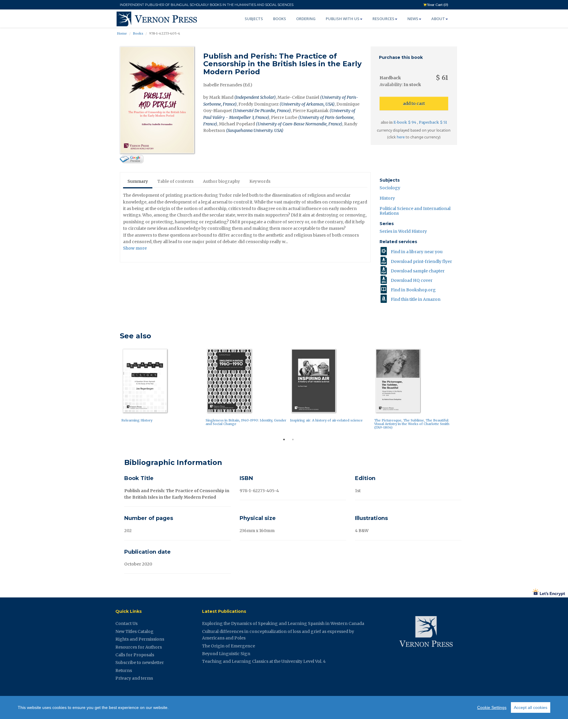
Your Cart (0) (437, 5)
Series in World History (403, 231)
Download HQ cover (412, 280)
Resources (383, 18)
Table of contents (175, 181)
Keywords (259, 181)
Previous (115, 391)
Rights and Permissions (139, 639)
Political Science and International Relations (415, 211)
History (387, 198)
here (401, 137)
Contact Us (126, 623)
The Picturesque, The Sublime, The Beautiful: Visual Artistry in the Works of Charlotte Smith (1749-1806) (411, 423)
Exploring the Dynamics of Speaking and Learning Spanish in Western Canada (283, 623)
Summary (138, 181)
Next (461, 391)
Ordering (306, 18)
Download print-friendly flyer (421, 261)
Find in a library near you (417, 251)
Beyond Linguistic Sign (226, 653)
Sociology (390, 187)
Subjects (254, 18)
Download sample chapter (418, 271)
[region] (284, 707)
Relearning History (136, 420)
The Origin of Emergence (228, 646)
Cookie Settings (491, 707)
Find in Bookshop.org (413, 290)
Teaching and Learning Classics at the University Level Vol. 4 (264, 661)
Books (279, 18)
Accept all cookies (530, 707)
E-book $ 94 (405, 122)
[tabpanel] (162, 387)
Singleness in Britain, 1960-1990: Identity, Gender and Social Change (246, 422)
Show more (135, 248)
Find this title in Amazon (415, 299)
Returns (123, 670)
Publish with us (342, 18)
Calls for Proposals (134, 654)
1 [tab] (284, 439)
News (412, 18)
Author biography (221, 181)
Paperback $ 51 (433, 122)
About (438, 18)
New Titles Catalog (134, 631)
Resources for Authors (138, 647)
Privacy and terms (134, 678)
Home (122, 33)
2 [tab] (293, 439)
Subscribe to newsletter (139, 662)
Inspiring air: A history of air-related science (326, 420)
